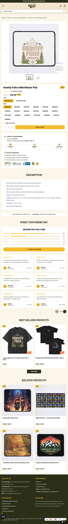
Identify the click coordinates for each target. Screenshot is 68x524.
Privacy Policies (40, 486)
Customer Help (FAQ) (8, 511)
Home (3, 17)
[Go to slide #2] (38, 77)
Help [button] (65, 522)
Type (5, 97)
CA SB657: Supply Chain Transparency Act (47, 491)
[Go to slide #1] (30, 77)
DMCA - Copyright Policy (43, 489)
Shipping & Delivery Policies (10, 501)
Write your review (35, 249)
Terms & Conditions (41, 484)
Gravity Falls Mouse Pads (37, 17)
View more (34, 371)
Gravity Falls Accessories (16, 17)
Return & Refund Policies (9, 506)
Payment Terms (6, 503)
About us (38, 481)
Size (4, 104)
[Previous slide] (5, 48)
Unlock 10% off (3, 517)
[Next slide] (62, 48)
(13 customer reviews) (16, 91)
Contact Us (5, 508)
